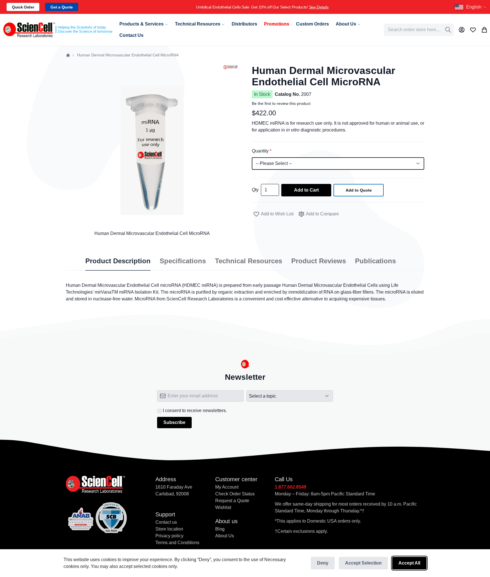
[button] (471, 7)
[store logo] (57, 30)
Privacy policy (169, 535)
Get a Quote (61, 7)
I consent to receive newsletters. (195, 410)
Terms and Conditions (177, 542)
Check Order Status (235, 493)
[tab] (118, 261)
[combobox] (419, 30)
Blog (220, 529)
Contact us (166, 522)
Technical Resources (248, 261)
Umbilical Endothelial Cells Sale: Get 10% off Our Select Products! (262, 7)
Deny (322, 563)
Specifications (183, 261)
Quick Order (23, 7)
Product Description (118, 261)
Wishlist (223, 507)
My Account (226, 487)
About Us (224, 535)
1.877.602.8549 (290, 487)
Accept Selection (363, 563)
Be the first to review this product (281, 103)
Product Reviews (318, 261)
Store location (169, 529)
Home (68, 55)
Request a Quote (232, 500)
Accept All (409, 563)
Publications (375, 261)
